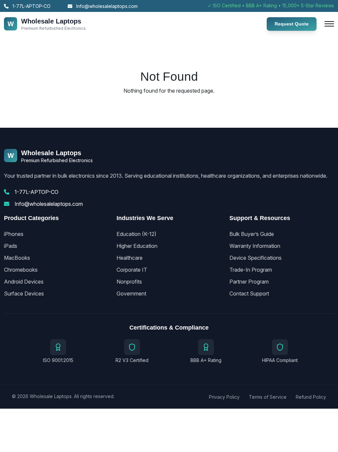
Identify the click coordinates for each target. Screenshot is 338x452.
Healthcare (130, 257)
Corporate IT (132, 269)
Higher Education (137, 246)
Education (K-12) (136, 234)
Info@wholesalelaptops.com (106, 6)
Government (131, 293)
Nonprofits (129, 281)
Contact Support (249, 293)
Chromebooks (21, 269)
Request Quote (292, 23)
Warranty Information (254, 246)
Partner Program (249, 281)
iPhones (13, 234)
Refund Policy (311, 397)
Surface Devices (24, 293)
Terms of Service (268, 397)
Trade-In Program (250, 269)
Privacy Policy (224, 397)
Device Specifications (255, 257)
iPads (10, 246)
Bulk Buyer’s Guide (251, 234)
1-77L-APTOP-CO (31, 6)
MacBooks (17, 257)
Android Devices (24, 281)
